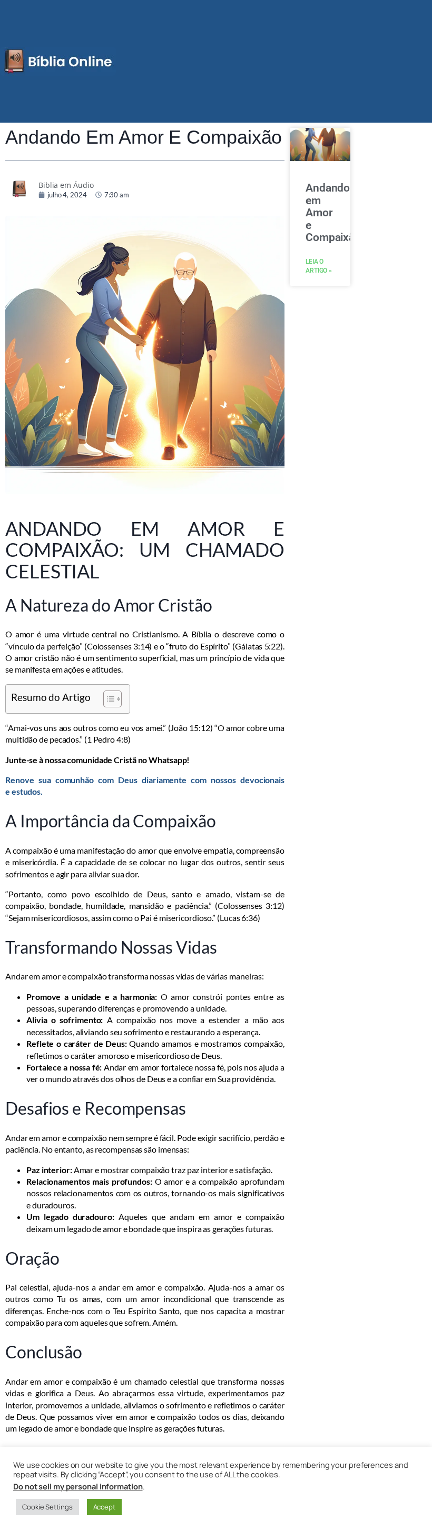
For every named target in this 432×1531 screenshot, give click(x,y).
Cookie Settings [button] (47, 1507)
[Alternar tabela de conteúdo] (107, 699)
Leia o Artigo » (319, 266)
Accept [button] (104, 1507)
